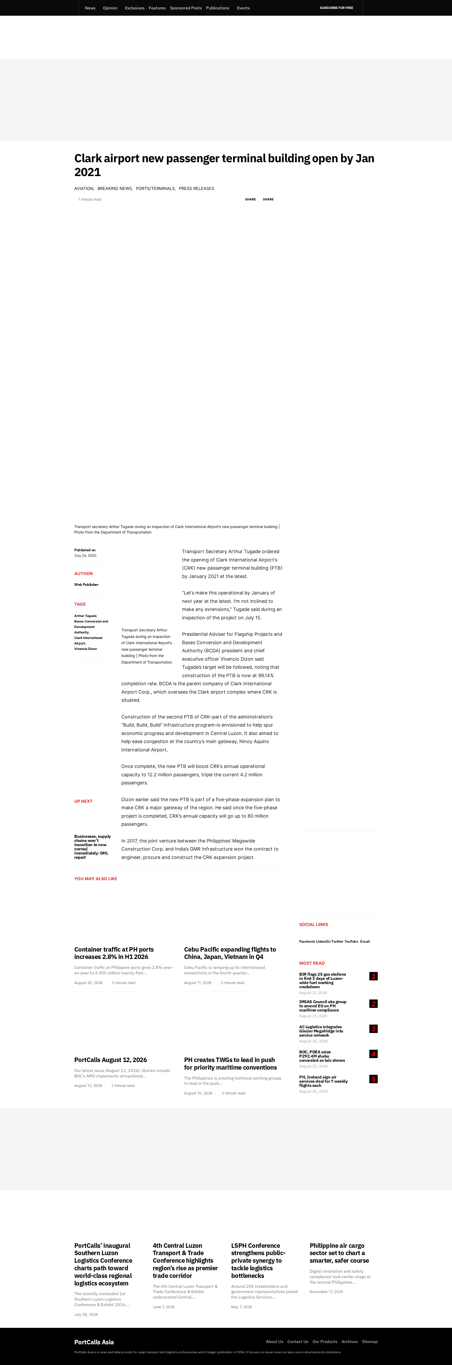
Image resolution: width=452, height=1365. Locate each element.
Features (157, 7)
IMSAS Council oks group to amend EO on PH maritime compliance (323, 1006)
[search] (370, 8)
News (90, 7)
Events (243, 7)
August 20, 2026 (313, 1041)
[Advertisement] (226, 100)
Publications (217, 7)
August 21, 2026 (313, 992)
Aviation (83, 188)
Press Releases (196, 188)
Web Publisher (86, 584)
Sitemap (370, 1341)
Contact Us (297, 1341)
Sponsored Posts (186, 7)
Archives (350, 1341)
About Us (274, 1341)
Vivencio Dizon (85, 649)
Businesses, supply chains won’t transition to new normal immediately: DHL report (92, 847)
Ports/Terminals (155, 188)
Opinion (110, 7)
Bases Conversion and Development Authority (91, 626)
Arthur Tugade (85, 616)
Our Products (325, 1341)
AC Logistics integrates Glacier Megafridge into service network (321, 1031)
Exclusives (135, 7)
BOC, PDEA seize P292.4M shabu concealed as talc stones (322, 1056)
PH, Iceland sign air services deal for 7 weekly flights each (323, 1081)
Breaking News (115, 188)
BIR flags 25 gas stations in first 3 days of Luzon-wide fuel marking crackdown (322, 980)
